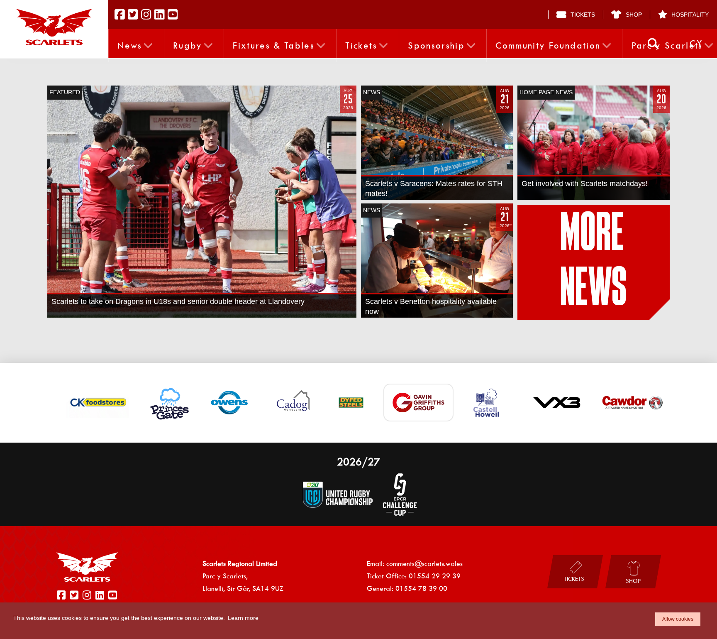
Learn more (243, 618)
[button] (653, 43)
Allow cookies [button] (677, 619)
